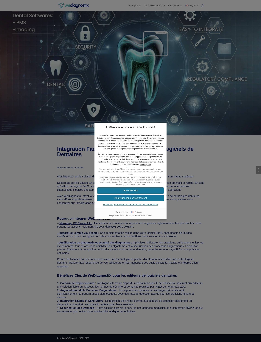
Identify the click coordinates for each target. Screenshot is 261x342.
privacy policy (145, 165)
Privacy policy (122, 212)
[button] (130, 198)
